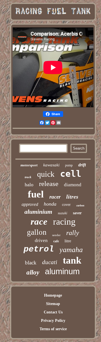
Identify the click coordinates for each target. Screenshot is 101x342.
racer (55, 197)
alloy (32, 272)
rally (72, 232)
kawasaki (51, 165)
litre (68, 241)
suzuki (62, 213)
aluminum (62, 271)
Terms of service (53, 329)
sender (56, 235)
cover (66, 205)
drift (82, 164)
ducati (49, 262)
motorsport (29, 165)
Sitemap (53, 304)
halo (29, 184)
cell (70, 174)
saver (77, 213)
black (30, 263)
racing (64, 222)
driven (41, 240)
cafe (56, 241)
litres (72, 197)
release (48, 183)
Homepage (53, 295)
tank (72, 260)
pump (69, 165)
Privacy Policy (53, 320)
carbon (80, 205)
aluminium (38, 211)
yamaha (71, 250)
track (28, 177)
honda (50, 204)
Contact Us (53, 312)
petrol (39, 249)
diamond (72, 184)
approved (30, 204)
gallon (37, 232)
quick (45, 174)
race (39, 222)
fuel (36, 194)
